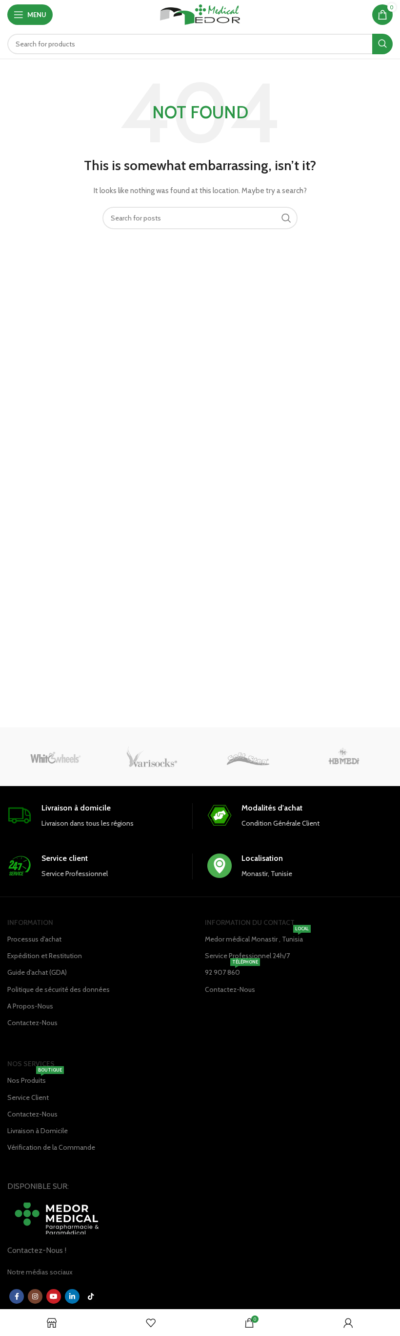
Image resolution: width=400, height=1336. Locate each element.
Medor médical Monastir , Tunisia (257, 937)
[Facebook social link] (16, 1296)
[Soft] (248, 756)
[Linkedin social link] (72, 1296)
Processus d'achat (34, 939)
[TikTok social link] (90, 1296)
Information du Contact (250, 922)
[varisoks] (152, 756)
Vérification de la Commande (51, 1147)
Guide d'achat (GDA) (37, 972)
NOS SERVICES (31, 1063)
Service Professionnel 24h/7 (247, 955)
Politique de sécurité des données (58, 989)
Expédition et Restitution (44, 955)
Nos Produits (34, 1078)
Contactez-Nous (32, 1022)
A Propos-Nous (30, 1006)
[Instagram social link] (35, 1296)
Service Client (28, 1097)
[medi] (344, 756)
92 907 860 (231, 970)
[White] (55, 756)
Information (30, 922)
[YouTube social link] (53, 1296)
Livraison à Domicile (37, 1130)
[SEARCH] (382, 44)
